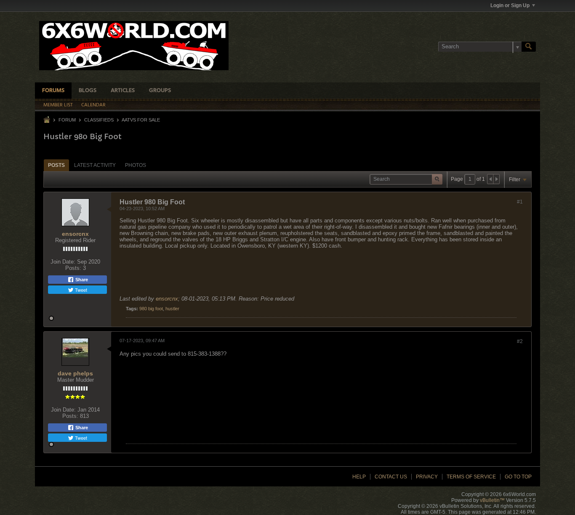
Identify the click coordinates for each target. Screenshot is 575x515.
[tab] (56, 165)
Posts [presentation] (56, 165)
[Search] (529, 47)
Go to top (518, 477)
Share (81, 279)
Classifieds (99, 119)
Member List (58, 105)
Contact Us (391, 477)
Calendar (93, 105)
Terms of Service (471, 477)
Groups (160, 90)
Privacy (427, 477)
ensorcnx (75, 233)
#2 (520, 341)
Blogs (87, 90)
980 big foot (151, 308)
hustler (172, 308)
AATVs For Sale (141, 119)
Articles (123, 90)
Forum (67, 119)
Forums (53, 90)
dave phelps (75, 373)
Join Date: (63, 262)
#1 (520, 202)
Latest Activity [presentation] (95, 165)
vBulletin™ (492, 500)
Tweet (80, 289)
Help (359, 477)
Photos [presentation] (135, 165)
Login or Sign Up (510, 5)
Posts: (73, 268)
